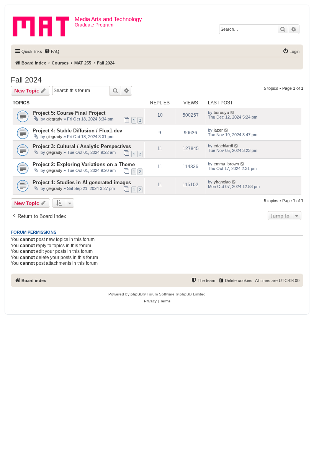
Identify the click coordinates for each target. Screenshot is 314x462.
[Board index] (44, 25)
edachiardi (223, 146)
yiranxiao (222, 182)
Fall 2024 (26, 80)
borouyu (221, 112)
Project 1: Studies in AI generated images (82, 182)
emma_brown (226, 164)
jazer (218, 130)
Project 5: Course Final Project (69, 113)
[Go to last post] (232, 112)
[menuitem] (51, 51)
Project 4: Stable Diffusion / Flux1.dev (77, 131)
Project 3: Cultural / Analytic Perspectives (82, 146)
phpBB (137, 294)
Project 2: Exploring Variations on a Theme (84, 164)
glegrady (54, 119)
